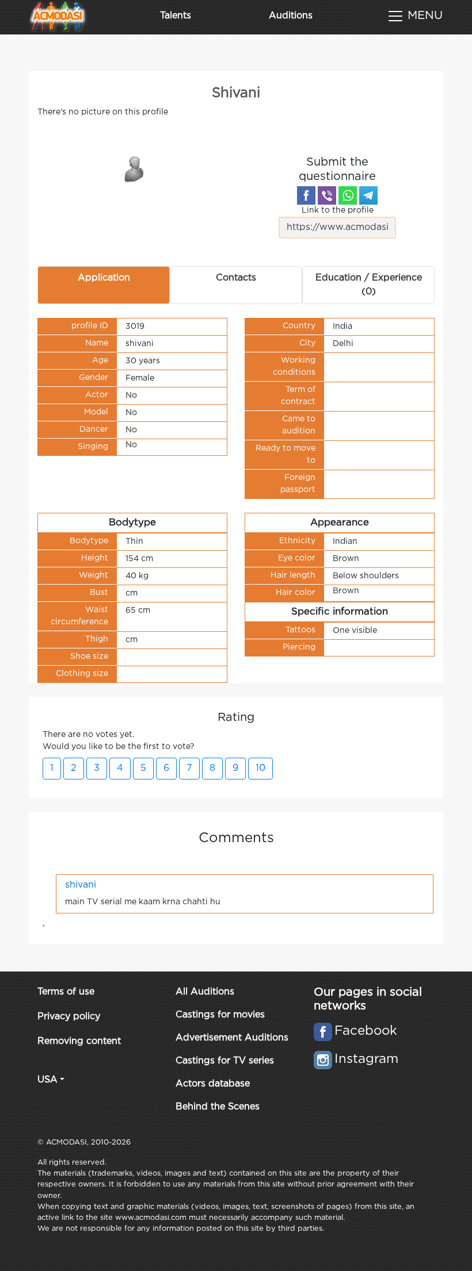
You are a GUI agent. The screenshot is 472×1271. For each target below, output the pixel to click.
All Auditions (205, 992)
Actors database (213, 1084)
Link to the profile (338, 210)
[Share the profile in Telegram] (368, 195)
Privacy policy (68, 1016)
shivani (80, 885)
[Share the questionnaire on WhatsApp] (347, 195)
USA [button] (47, 1080)
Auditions (291, 15)
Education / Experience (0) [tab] (368, 285)
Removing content (79, 1041)
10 (260, 768)
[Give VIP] (135, 168)
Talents (175, 15)
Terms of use (65, 992)
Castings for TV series (225, 1061)
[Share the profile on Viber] (327, 195)
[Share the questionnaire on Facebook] (306, 195)
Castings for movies (220, 1015)
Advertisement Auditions (232, 1038)
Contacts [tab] (236, 278)
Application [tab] (104, 278)
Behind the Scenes (218, 1107)
